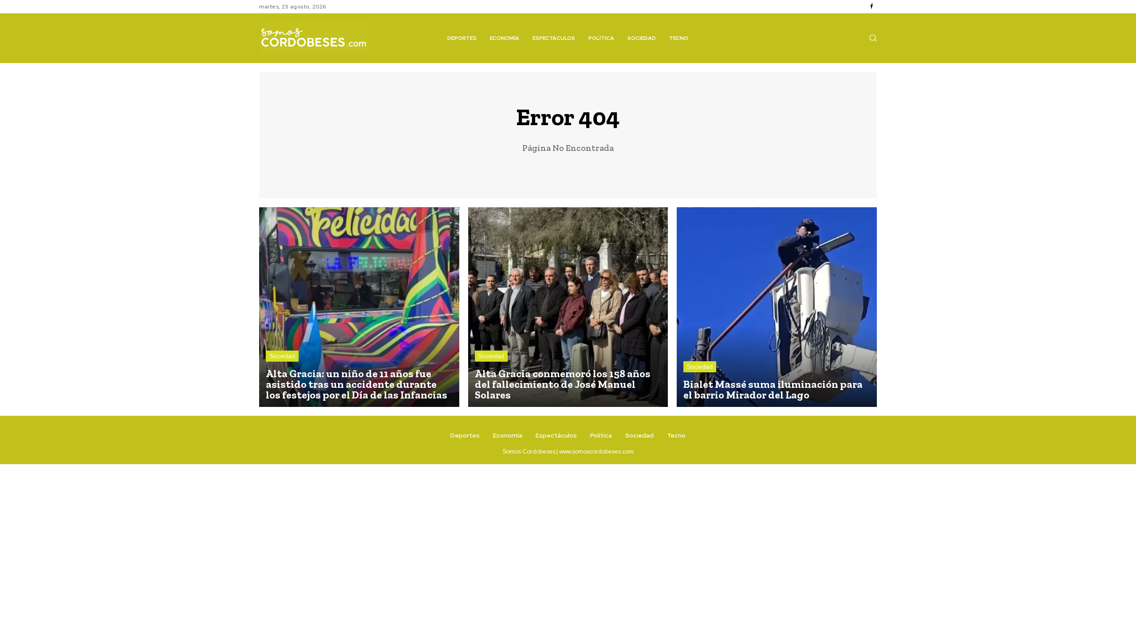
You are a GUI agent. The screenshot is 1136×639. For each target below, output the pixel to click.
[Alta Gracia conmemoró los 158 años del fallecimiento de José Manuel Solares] (568, 307)
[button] (873, 38)
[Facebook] (871, 6)
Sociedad (282, 356)
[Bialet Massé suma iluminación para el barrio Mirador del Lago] (777, 307)
